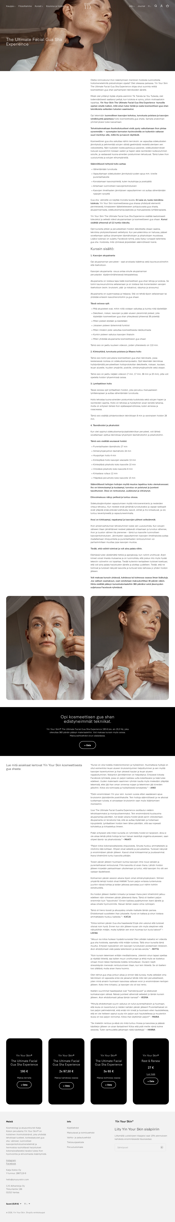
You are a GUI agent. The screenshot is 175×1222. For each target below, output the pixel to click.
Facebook (11, 1163)
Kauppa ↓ (10, 5)
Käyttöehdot (73, 1127)
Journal (141, 5)
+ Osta (87, 745)
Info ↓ (132, 5)
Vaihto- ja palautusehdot (79, 1137)
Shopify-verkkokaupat (35, 1212)
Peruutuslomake (75, 1146)
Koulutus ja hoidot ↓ (56, 5)
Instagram (11, 1160)
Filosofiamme (25, 5)
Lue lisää (151, 1073)
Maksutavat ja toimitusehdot (80, 1132)
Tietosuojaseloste (75, 1142)
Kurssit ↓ (39, 5)
